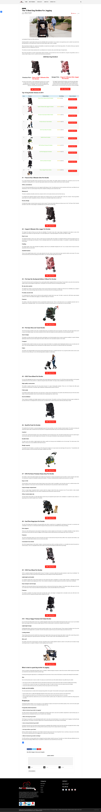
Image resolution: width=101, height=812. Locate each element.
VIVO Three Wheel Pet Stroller (45, 129)
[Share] (1, 12)
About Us (46, 1)
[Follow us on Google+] (69, 790)
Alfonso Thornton (28, 12)
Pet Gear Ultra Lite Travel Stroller (45, 121)
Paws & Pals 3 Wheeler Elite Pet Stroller (45, 98)
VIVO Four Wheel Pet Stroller (45, 160)
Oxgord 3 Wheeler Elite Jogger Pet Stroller (46, 106)
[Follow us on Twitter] (66, 790)
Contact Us (52, 1)
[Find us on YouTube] (75, 790)
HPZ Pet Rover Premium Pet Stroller (45, 145)
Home (26, 1)
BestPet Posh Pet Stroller (45, 137)
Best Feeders (32, 1)
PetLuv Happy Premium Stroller (45, 169)
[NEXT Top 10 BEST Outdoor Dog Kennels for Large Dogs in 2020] (100, 809)
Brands (42, 787)
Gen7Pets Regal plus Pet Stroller (45, 151)
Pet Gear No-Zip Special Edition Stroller (45, 114)
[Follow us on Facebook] (63, 790)
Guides (42, 789)
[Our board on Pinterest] (72, 790)
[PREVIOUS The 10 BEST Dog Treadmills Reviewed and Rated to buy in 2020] (1, 809)
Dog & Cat (39, 1)
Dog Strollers (24, 8)
